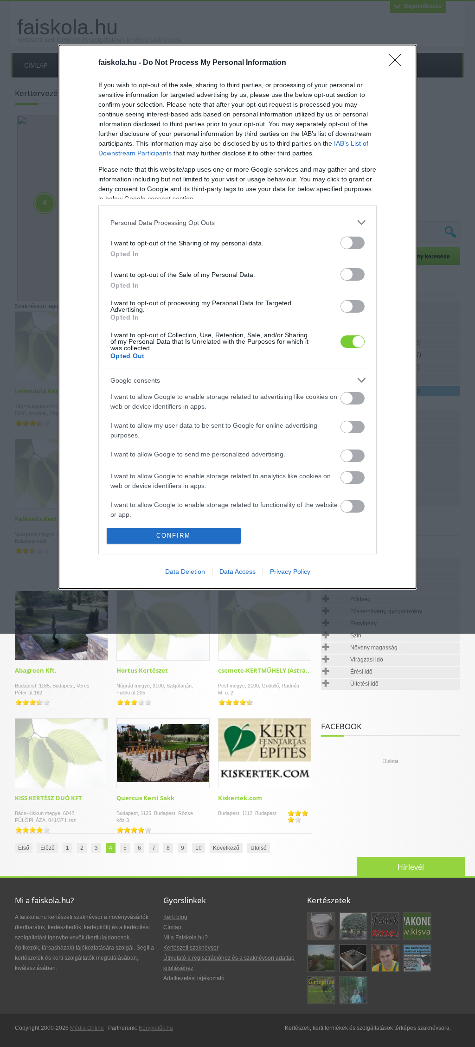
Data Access (237, 571)
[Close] (398, 63)
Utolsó (258, 848)
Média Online (87, 1028)
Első (23, 848)
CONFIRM (173, 535)
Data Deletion (185, 571)
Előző (47, 848)
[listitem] (237, 222)
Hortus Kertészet (142, 670)
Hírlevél (411, 867)
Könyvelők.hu (156, 1028)
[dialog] (237, 316)
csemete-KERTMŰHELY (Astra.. (263, 670)
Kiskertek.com (240, 798)
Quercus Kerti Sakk (145, 798)
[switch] (352, 243)
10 (198, 848)
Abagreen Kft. (36, 670)
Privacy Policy (290, 571)
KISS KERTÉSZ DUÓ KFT (48, 798)
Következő (226, 848)
